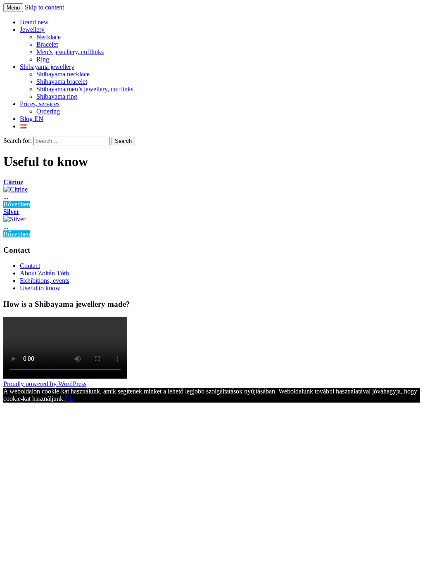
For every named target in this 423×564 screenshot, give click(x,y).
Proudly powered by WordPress (44, 383)
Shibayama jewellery (47, 66)
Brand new (34, 22)
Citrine (13, 181)
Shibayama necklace (63, 74)
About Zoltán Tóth (44, 273)
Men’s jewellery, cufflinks (70, 51)
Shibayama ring (56, 96)
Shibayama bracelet (61, 81)
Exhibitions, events (44, 280)
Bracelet (47, 44)
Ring (42, 59)
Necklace (48, 36)
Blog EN (31, 118)
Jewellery (32, 29)
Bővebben (16, 204)
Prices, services (39, 103)
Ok (69, 398)
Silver (11, 211)
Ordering (48, 111)
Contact (30, 265)
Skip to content (44, 7)
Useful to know (40, 287)
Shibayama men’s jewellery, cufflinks (84, 88)
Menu (13, 8)
